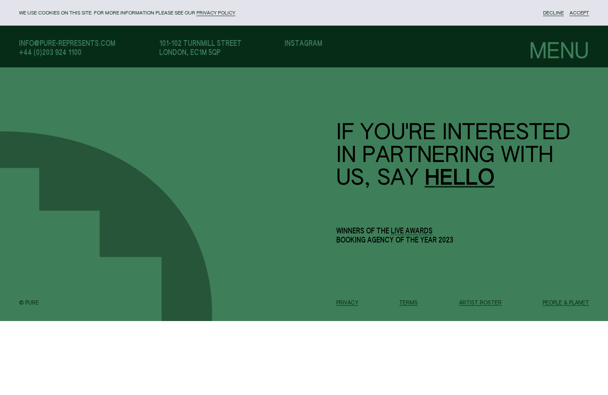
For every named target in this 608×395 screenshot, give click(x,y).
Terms (408, 303)
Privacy (347, 303)
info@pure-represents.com (67, 44)
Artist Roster (480, 303)
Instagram (303, 44)
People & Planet (566, 303)
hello (460, 179)
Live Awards (412, 231)
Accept (579, 13)
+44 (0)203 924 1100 (50, 53)
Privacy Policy (215, 13)
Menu (559, 52)
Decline (553, 13)
